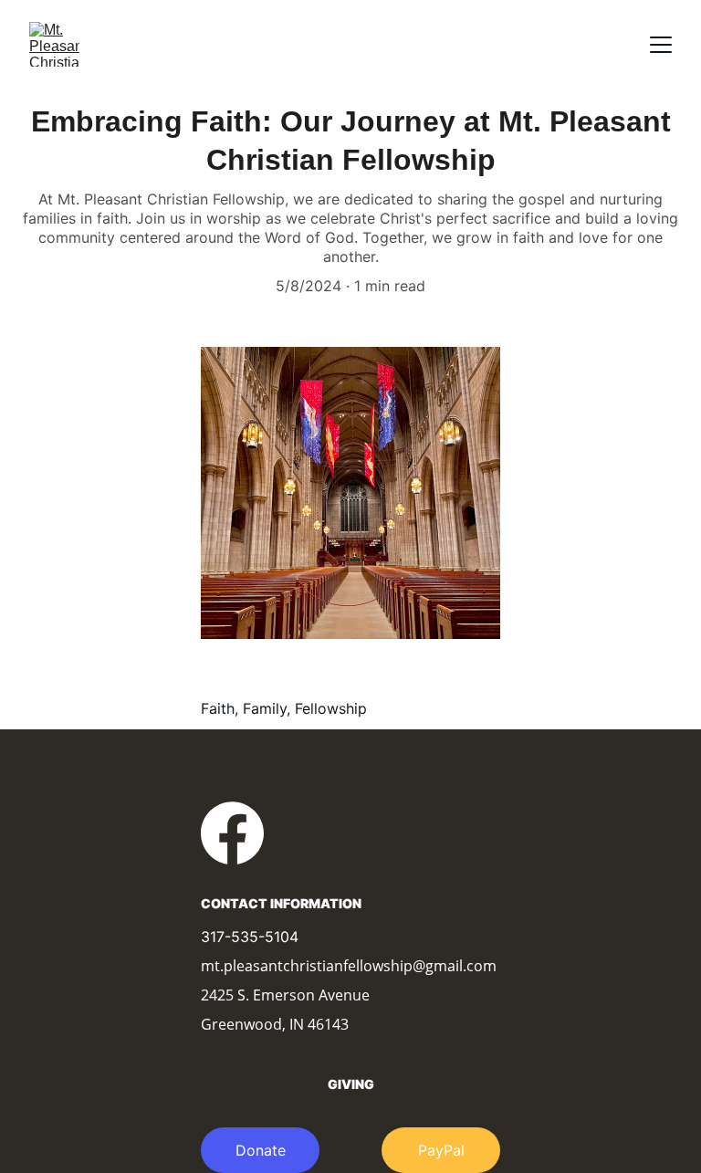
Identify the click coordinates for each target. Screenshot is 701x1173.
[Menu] (661, 45)
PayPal (441, 1150)
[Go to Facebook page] (232, 832)
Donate (260, 1150)
